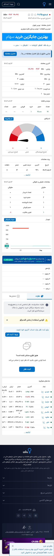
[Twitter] (30, 515)
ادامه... (27, 175)
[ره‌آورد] (44, 4)
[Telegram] (24, 515)
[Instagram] (18, 515)
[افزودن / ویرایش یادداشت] (32, 14)
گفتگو (40, 45)
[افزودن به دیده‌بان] (35, 14)
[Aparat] (35, 515)
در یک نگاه (47, 45)
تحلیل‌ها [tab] (12, 296)
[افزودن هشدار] (29, 14)
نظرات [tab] (37, 296)
